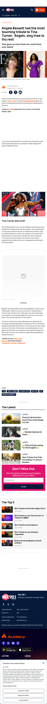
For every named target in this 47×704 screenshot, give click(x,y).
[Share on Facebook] (10, 92)
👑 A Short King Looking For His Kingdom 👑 (32, 446)
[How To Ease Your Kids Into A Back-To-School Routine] (11, 458)
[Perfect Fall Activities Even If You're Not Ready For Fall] (11, 418)
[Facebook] (3, 604)
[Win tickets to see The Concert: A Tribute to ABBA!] (7, 518)
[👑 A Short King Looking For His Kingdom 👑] (11, 445)
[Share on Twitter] (15, 92)
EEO (18, 613)
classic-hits (24, 391)
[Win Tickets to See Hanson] (7, 526)
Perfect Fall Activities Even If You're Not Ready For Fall (32, 420)
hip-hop (34, 391)
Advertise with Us (22, 620)
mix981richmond (7, 22)
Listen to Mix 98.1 (7, 609)
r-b (4, 391)
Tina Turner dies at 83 (13, 220)
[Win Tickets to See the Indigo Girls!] (7, 509)
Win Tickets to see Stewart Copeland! (26, 533)
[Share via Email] (20, 92)
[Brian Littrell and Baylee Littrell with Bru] (7, 543)
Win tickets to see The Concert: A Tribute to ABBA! (29, 516)
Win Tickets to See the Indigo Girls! (29, 508)
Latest (25, 414)
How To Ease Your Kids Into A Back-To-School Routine (32, 459)
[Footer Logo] (23, 636)
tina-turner (12, 391)
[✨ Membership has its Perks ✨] (11, 432)
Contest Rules (6, 620)
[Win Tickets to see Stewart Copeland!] (7, 534)
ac (41, 391)
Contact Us (5, 613)
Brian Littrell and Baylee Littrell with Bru (27, 541)
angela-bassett (9, 394)
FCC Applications (22, 617)
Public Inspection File (8, 617)
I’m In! (23, 487)
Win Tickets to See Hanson (26, 525)
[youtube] (13, 643)
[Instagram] (13, 604)
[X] (8, 604)
